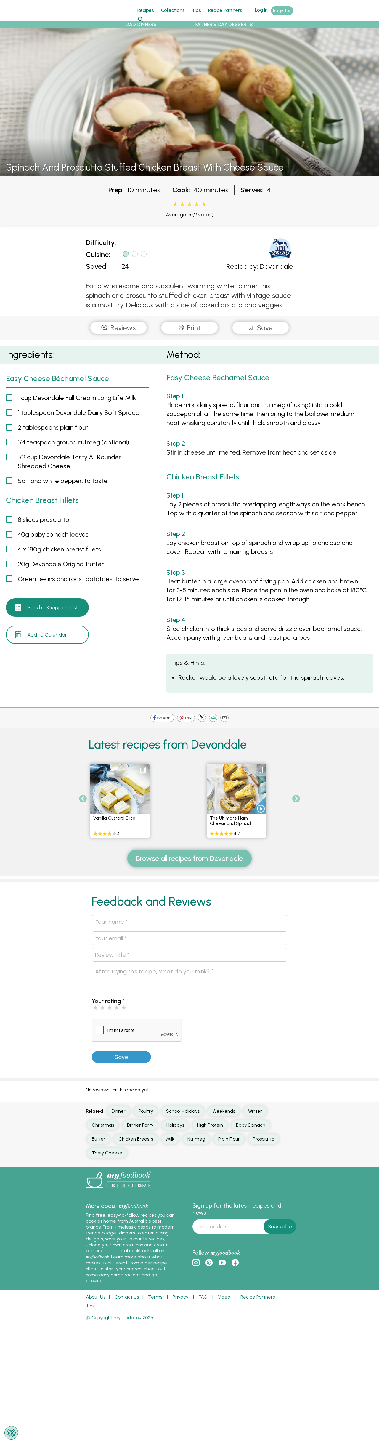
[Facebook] (162, 718)
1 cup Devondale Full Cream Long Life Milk (77, 398)
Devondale (276, 266)
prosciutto (263, 1139)
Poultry (146, 1111)
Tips (196, 10)
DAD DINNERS (141, 24)
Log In (261, 10)
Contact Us (127, 1297)
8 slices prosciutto (43, 520)
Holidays (175, 1125)
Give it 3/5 (189, 204)
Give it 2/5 (182, 204)
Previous (82, 798)
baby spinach (250, 1125)
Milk (170, 1139)
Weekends (224, 1111)
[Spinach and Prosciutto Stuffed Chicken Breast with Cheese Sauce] (189, 173)
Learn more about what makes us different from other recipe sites (126, 1263)
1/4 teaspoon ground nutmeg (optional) (73, 442)
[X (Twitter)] (202, 718)
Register (282, 10)
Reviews (122, 327)
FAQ (203, 1297)
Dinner (119, 1111)
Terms (155, 1297)
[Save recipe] (143, 770)
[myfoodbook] (118, 1189)
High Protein (210, 1125)
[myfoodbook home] (108, 17)
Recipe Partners (225, 10)
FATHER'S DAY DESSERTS (224, 24)
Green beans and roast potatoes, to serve (78, 579)
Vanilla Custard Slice (114, 818)
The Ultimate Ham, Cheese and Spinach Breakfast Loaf (231, 823)
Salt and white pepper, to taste (62, 481)
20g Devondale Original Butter (61, 564)
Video (224, 1297)
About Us (95, 1297)
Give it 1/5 (175, 204)
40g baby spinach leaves (53, 534)
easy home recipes (119, 1274)
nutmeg (196, 1139)
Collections (173, 10)
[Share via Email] (224, 718)
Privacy (180, 1297)
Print (193, 327)
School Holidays (183, 1111)
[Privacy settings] (11, 1433)
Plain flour (229, 1139)
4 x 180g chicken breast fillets (59, 549)
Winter (255, 1111)
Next (296, 798)
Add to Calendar (47, 634)
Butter (98, 1139)
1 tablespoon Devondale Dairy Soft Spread (78, 413)
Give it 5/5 (204, 204)
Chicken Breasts (135, 1139)
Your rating (108, 1001)
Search (140, 19)
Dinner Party (140, 1125)
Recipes (145, 10)
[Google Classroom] (213, 718)
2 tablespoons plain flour (53, 427)
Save (264, 327)
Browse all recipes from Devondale (189, 858)
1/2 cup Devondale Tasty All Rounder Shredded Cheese (69, 461)
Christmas (103, 1125)
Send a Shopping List (52, 607)
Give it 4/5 (197, 204)
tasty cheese (107, 1153)
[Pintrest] (186, 718)
